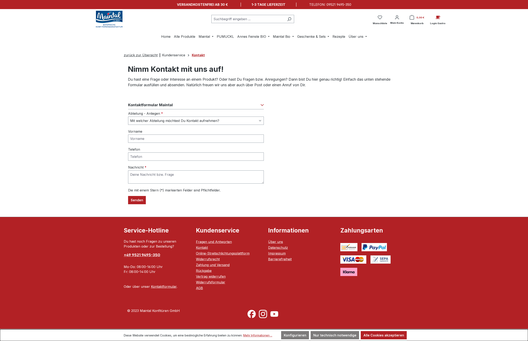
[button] (196, 106)
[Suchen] (289, 19)
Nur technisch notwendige (334, 335)
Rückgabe (204, 271)
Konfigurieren (295, 335)
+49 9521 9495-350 (142, 255)
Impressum (277, 253)
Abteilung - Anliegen (145, 113)
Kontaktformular (164, 286)
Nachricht (137, 167)
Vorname (135, 131)
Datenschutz (278, 247)
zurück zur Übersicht (141, 55)
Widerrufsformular (210, 282)
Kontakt (202, 247)
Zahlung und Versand (213, 265)
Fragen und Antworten (214, 242)
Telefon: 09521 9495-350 (330, 4)
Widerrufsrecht (208, 259)
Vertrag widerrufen (211, 276)
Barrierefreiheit (280, 259)
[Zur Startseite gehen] (109, 19)
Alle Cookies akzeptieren (383, 335)
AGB (199, 288)
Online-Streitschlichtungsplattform (223, 253)
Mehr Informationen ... (257, 335)
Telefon (134, 149)
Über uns (275, 242)
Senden (137, 200)
